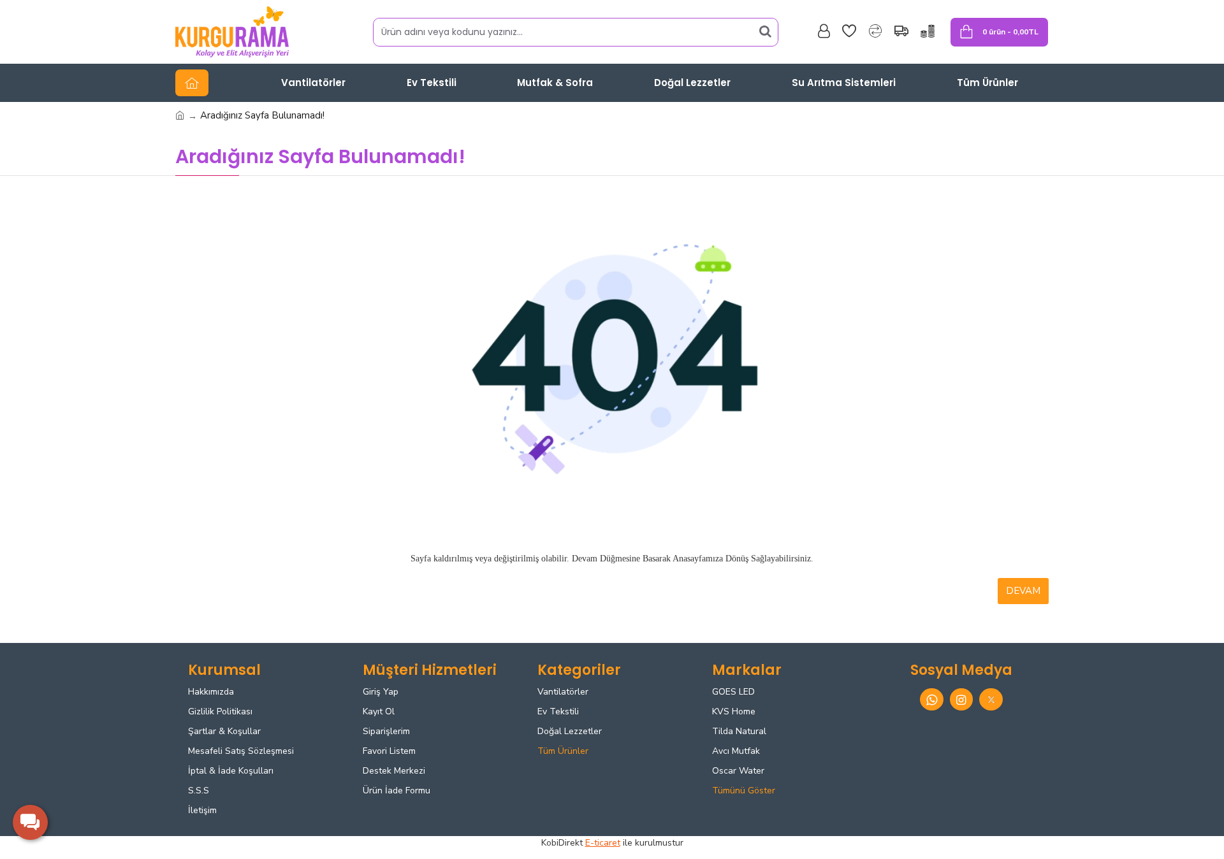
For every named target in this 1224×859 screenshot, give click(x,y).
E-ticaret (602, 843)
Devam (1023, 590)
